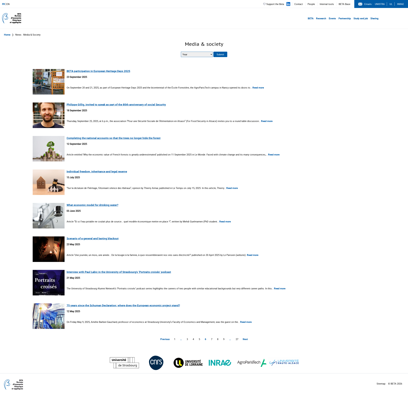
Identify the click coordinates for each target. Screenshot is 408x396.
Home (7, 34)
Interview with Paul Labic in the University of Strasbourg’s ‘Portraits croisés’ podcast (119, 272)
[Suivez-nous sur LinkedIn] (288, 4)
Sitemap (381, 383)
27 (237, 339)
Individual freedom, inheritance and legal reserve (97, 171)
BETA (310, 18)
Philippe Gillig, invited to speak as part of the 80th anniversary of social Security (116, 104)
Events (332, 18)
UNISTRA (380, 4)
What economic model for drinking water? (92, 205)
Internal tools (327, 4)
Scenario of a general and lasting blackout (93, 238)
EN (8, 4)
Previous (165, 339)
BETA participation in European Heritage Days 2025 (98, 71)
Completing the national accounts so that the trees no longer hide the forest (113, 138)
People (311, 4)
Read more (258, 87)
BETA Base (344, 4)
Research (321, 18)
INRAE (400, 4)
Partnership (345, 18)
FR (3, 4)
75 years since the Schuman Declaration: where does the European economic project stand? (123, 305)
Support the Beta (275, 4)
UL (391, 4)
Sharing (374, 18)
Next (245, 339)
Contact (298, 4)
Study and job (360, 18)
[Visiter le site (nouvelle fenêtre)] (124, 362)
